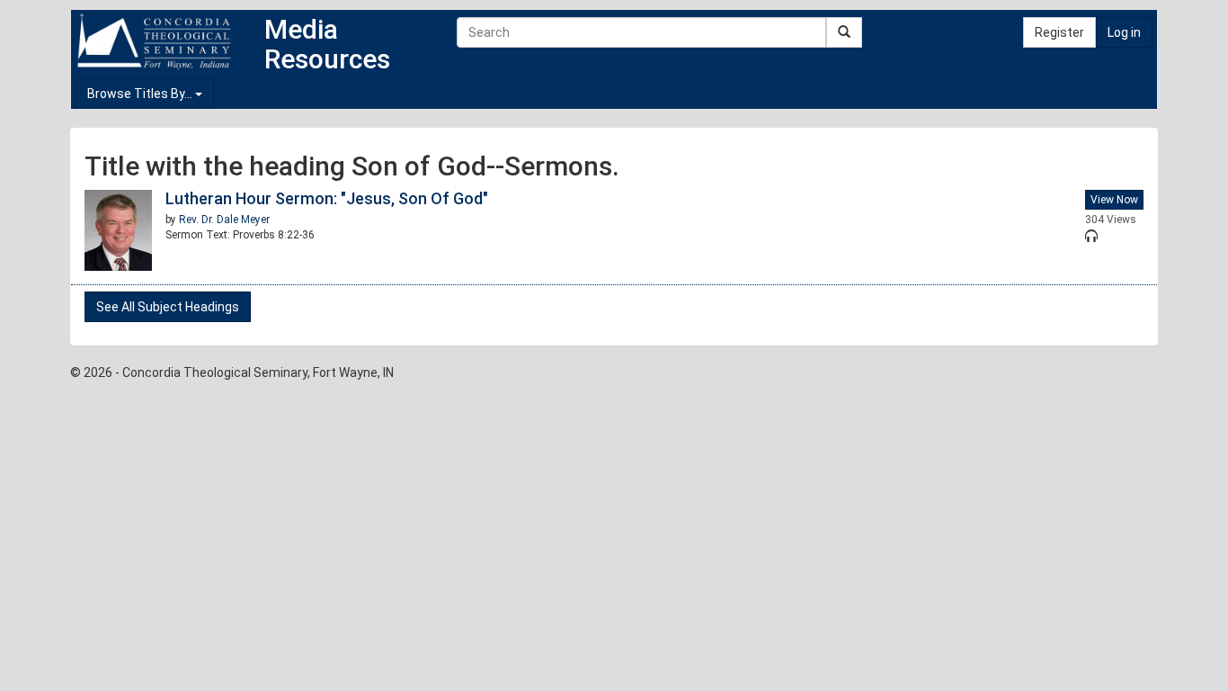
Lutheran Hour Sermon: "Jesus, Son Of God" (326, 198)
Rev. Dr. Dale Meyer (224, 219)
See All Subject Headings (167, 307)
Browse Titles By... (141, 93)
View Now (1114, 199)
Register (1059, 32)
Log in (1124, 32)
